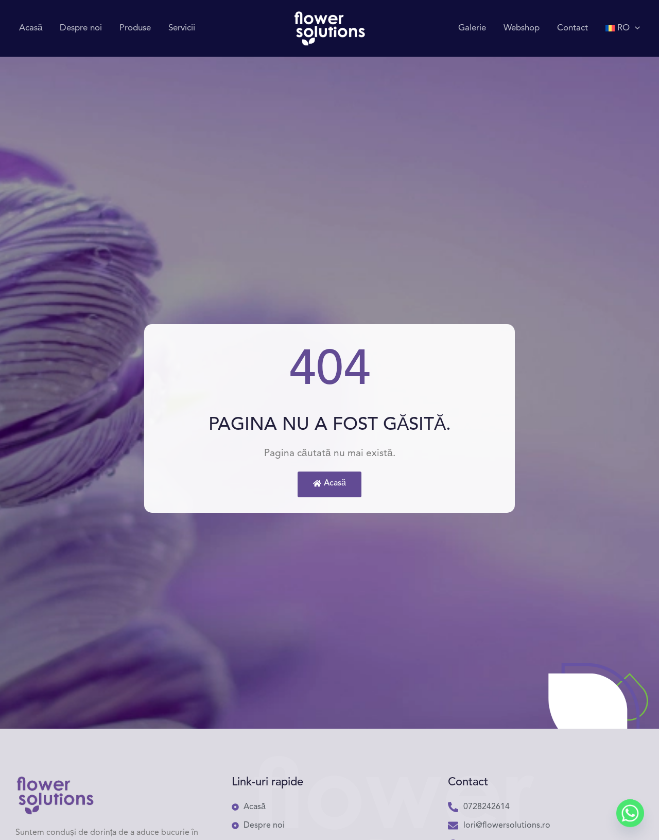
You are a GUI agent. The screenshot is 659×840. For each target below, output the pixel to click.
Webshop (522, 28)
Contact (572, 28)
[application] (635, 28)
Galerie (472, 28)
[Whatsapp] (630, 813)
